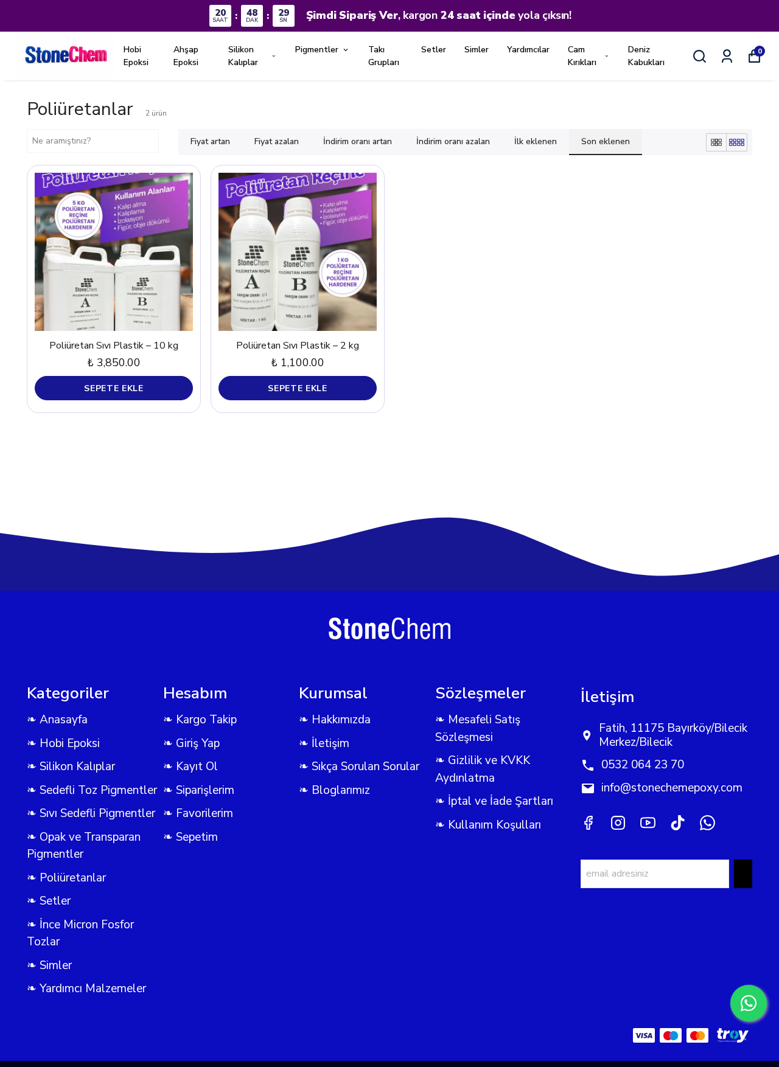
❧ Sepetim (190, 837)
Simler (476, 49)
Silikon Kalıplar (243, 56)
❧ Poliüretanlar (66, 878)
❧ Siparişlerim (198, 790)
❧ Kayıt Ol (190, 766)
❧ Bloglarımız (334, 790)
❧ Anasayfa (57, 720)
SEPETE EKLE (114, 388)
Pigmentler (316, 49)
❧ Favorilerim (198, 813)
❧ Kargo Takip (200, 720)
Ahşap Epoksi (185, 56)
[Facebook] (588, 822)
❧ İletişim (324, 743)
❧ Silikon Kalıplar (71, 766)
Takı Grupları (383, 56)
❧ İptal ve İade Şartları (494, 801)
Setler (433, 49)
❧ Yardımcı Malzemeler (86, 988)
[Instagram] (618, 822)
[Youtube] (647, 822)
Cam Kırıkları (582, 56)
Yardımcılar (528, 49)
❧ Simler (49, 965)
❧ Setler (49, 901)
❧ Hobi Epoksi (63, 743)
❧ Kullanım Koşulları (488, 825)
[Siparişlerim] (727, 56)
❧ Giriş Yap (191, 743)
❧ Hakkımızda (335, 720)
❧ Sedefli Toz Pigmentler (92, 790)
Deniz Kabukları (646, 56)
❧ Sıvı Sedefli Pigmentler (91, 813)
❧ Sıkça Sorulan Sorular (359, 766)
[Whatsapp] (707, 822)
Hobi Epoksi (136, 56)
